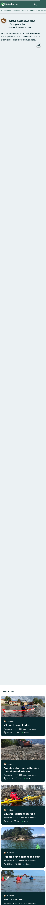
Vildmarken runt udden (17, 725)
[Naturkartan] (9, 4)
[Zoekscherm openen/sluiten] (35, 4)
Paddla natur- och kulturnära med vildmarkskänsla (21, 769)
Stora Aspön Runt (14, 899)
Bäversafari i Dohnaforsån (19, 813)
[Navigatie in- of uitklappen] (42, 4)
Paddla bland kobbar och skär (22, 856)
